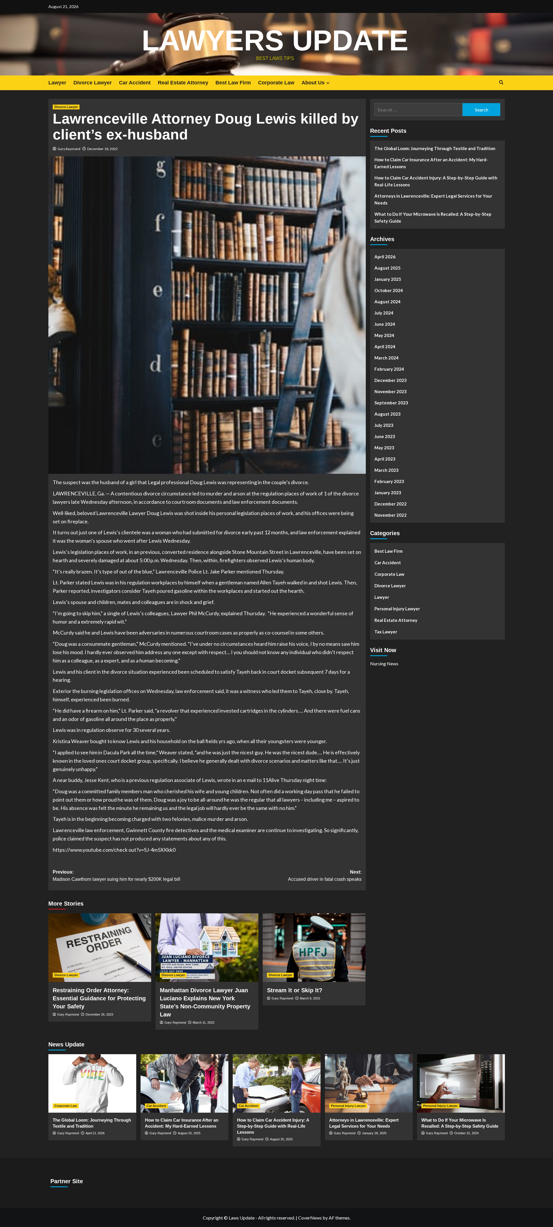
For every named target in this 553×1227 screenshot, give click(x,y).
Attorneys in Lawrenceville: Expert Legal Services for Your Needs (433, 199)
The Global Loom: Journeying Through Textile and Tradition (434, 148)
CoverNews (310, 1217)
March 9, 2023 (310, 998)
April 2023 (384, 458)
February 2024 (389, 369)
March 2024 (386, 357)
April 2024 (384, 346)
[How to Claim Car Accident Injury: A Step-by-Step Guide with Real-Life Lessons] (277, 1083)
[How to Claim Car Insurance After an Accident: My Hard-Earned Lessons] (184, 1083)
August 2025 (387, 267)
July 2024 (383, 312)
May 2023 (384, 447)
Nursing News (384, 663)
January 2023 (387, 492)
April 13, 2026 (95, 1133)
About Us (313, 83)
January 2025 (387, 279)
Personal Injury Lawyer (397, 608)
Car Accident (135, 83)
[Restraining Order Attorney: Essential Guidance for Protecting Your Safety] (99, 947)
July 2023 (383, 425)
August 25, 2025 (189, 1133)
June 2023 (384, 436)
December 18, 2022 (102, 149)
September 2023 (391, 402)
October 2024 (388, 290)
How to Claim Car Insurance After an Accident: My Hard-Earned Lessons (431, 163)
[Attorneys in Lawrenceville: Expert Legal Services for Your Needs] (369, 1083)
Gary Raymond (69, 149)
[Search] (501, 82)
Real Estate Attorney (183, 83)
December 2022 (390, 503)
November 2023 (390, 391)
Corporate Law (276, 83)
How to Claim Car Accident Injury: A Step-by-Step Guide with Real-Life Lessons (435, 181)
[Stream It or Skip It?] (314, 947)
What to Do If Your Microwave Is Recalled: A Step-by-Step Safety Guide (432, 217)
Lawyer (57, 83)
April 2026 (384, 256)
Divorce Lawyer (92, 83)
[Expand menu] (328, 82)
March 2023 (386, 470)
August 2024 (387, 301)
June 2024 (384, 324)
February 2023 (389, 481)
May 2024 (384, 335)
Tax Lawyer (385, 631)
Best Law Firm (233, 83)
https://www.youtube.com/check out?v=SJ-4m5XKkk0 (114, 850)
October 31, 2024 (466, 1133)
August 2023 (387, 413)
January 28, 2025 (374, 1133)
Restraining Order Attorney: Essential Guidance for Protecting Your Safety (99, 998)
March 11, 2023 (203, 1022)
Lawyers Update (275, 40)
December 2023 (390, 380)
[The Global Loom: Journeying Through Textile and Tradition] (92, 1083)
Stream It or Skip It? (294, 990)
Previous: (116, 876)
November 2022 (390, 515)
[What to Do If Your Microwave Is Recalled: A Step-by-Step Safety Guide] (461, 1083)
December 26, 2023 (99, 1014)
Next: (324, 876)
